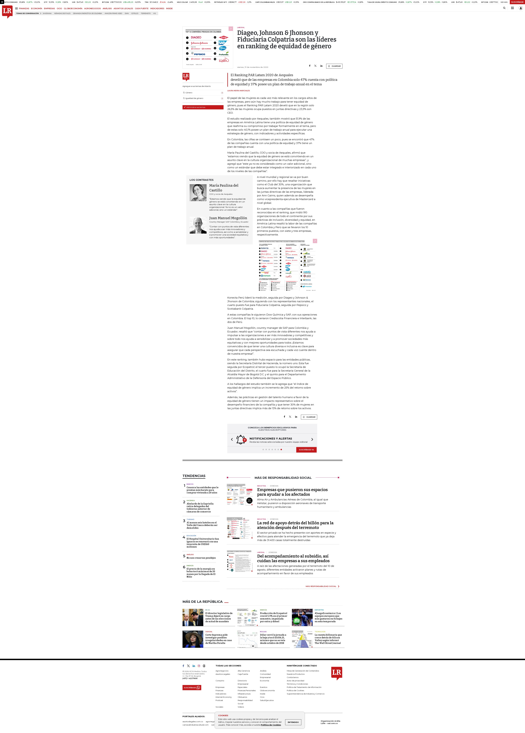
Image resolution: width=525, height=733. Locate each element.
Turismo (190, 519)
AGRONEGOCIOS (92, 8)
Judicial (208, 632)
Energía (190, 566)
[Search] (504, 8)
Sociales (219, 707)
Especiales (242, 687)
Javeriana (47, 13)
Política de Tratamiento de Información (304, 687)
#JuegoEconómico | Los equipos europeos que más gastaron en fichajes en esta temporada (328, 617)
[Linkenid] (195, 666)
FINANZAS (24, 8)
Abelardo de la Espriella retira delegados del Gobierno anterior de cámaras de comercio (200, 507)
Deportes (319, 610)
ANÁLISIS (107, 8)
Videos (241, 707)
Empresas (220, 687)
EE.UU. (207, 610)
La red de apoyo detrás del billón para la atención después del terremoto (295, 525)
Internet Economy (224, 697)
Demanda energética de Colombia (87, 13)
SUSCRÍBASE (517, 2)
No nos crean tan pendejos (201, 558)
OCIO (59, 8)
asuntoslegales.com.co (193, 721)
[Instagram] (200, 666)
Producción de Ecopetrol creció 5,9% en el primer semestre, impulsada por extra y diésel (273, 617)
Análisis (190, 554)
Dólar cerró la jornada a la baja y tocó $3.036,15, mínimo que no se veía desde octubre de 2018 (273, 639)
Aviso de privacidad (295, 681)
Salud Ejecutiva (267, 700)
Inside (262, 694)
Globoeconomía (267, 690)
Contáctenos (292, 677)
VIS (154, 13)
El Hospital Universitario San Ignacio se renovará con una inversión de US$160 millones (203, 543)
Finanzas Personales (247, 690)
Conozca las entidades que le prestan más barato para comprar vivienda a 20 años (202, 490)
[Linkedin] (321, 66)
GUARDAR (336, 66)
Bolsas (263, 632)
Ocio (262, 697)
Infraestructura (244, 694)
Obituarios (242, 697)
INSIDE (169, 8)
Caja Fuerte (243, 674)
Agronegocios (222, 671)
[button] (231, 440)
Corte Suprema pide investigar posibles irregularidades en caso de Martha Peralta (218, 639)
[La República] (7, 12)
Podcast (219, 700)
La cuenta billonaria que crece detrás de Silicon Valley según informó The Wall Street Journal (328, 639)
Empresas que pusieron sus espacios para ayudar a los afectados (292, 492)
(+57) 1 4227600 (190, 678)
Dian (127, 13)
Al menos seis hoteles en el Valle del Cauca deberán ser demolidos (202, 525)
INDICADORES (157, 8)
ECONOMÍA (36, 8)
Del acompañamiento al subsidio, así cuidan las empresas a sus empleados (293, 558)
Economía (264, 681)
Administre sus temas (195, 107)
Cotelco (134, 13)
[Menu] (17, 8)
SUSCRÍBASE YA (306, 450)
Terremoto (146, 13)
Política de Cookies (271, 725)
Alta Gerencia (244, 671)
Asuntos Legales (223, 674)
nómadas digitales (62, 13)
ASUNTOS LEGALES (123, 8)
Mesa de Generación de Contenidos (303, 671)
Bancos (190, 484)
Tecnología (320, 632)
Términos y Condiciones (297, 684)
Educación (191, 536)
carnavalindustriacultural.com (195, 725)
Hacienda (191, 500)
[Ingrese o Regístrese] (521, 8)
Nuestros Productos (295, 674)
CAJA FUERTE (141, 8)
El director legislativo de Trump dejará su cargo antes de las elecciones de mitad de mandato (219, 617)
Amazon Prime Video (113, 13)
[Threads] (205, 666)
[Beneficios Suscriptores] (512, 8)
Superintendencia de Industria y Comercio (306, 694)
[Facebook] (309, 66)
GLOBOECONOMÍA (73, 8)
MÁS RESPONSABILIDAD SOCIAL (321, 586)
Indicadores (221, 694)
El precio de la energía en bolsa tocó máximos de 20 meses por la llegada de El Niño (201, 573)
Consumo (220, 681)
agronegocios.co (213, 721)
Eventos (263, 687)
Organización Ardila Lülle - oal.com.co (330, 722)
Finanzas (219, 690)
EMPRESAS (49, 8)
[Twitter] (315, 66)
